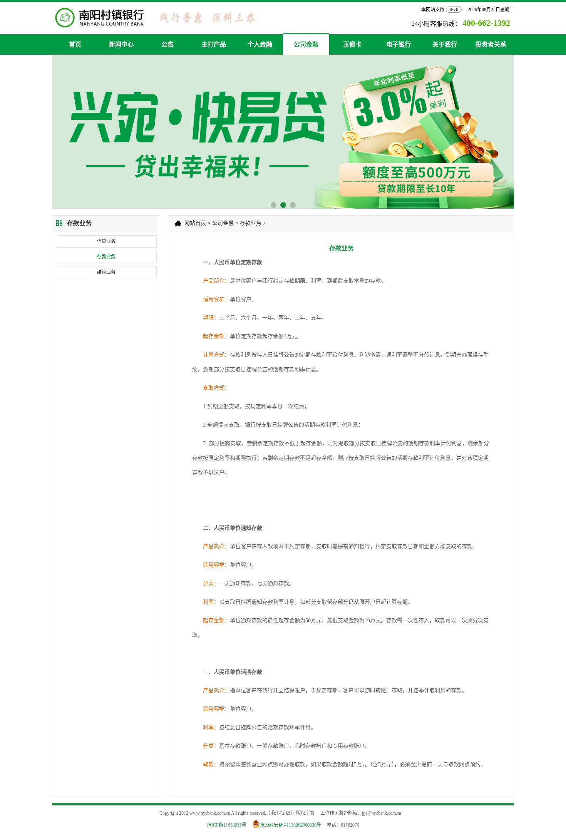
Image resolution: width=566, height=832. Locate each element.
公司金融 (306, 44)
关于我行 (444, 44)
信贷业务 (106, 241)
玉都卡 (352, 44)
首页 (75, 44)
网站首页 (195, 223)
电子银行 (398, 44)
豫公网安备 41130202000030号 (293, 825)
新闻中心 (121, 44)
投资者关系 (491, 44)
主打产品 (213, 44)
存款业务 (106, 256)
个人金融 (260, 44)
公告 (167, 44)
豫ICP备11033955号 (226, 825)
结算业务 (106, 272)
